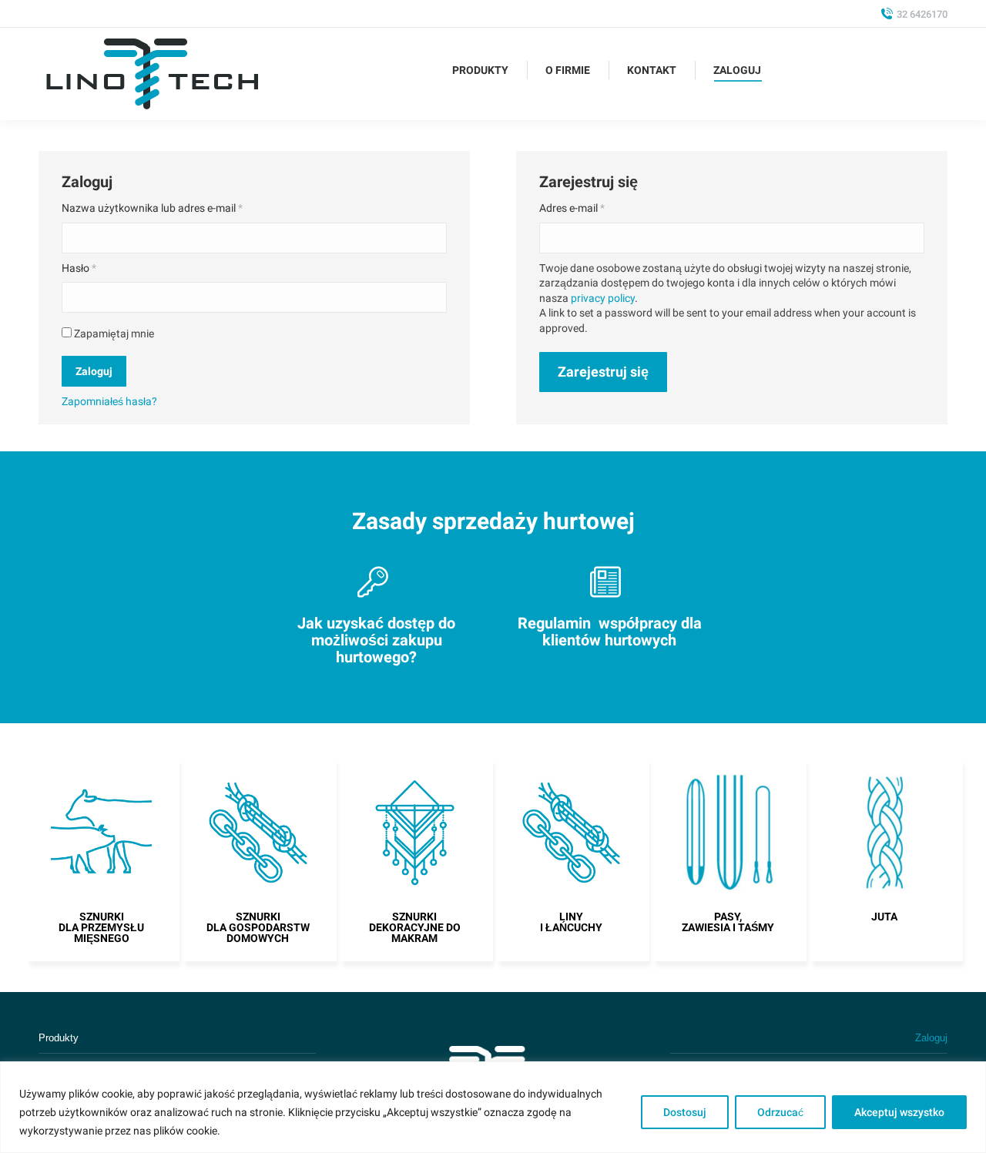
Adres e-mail (572, 208)
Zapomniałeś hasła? (109, 401)
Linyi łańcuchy (571, 921)
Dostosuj (684, 1112)
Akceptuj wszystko (899, 1112)
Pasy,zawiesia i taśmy (728, 921)
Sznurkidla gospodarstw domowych (258, 927)
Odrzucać (780, 1112)
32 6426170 (922, 14)
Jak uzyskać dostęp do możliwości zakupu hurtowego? (376, 640)
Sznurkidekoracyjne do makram (415, 927)
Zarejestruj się (603, 372)
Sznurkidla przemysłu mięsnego (101, 927)
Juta (884, 916)
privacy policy (603, 298)
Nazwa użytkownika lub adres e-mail (152, 208)
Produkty (59, 1038)
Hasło (79, 268)
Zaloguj (93, 371)
